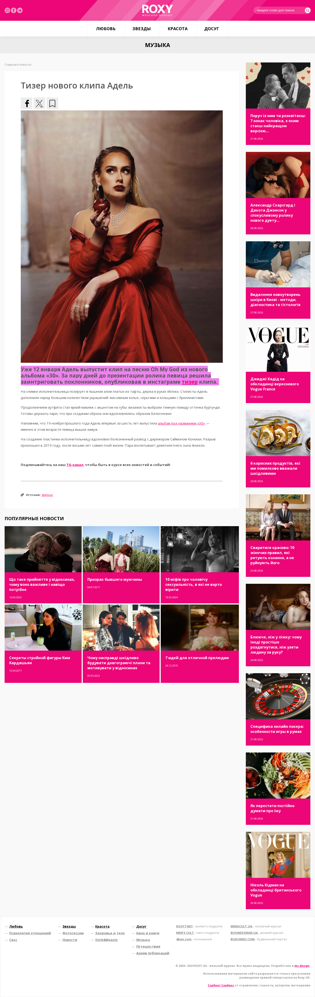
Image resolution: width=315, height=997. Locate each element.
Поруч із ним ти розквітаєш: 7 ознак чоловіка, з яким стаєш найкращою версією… (278, 123)
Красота (177, 28)
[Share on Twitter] (39, 103)
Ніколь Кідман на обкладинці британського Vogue (275, 890)
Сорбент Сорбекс (221, 985)
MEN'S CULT (197, 933)
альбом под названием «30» (181, 423)
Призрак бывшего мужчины (114, 579)
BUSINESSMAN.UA (257, 933)
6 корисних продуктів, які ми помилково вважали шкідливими (275, 468)
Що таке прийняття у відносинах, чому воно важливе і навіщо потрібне (42, 584)
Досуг (211, 28)
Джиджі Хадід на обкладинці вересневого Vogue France (274, 384)
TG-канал (74, 464)
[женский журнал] (157, 10)
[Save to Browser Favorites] (52, 103)
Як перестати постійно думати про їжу (272, 808)
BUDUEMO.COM (259, 939)
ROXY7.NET (199, 926)
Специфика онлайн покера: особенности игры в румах (277, 729)
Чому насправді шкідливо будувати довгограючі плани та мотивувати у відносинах (118, 662)
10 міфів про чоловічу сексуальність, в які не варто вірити (193, 584)
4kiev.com (194, 939)
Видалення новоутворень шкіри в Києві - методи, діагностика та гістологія (275, 299)
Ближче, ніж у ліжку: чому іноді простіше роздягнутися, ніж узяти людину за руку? (276, 644)
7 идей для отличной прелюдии (197, 657)
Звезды (141, 28)
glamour (47, 495)
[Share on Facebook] (26, 103)
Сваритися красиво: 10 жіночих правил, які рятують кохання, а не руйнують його (272, 555)
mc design (301, 966)
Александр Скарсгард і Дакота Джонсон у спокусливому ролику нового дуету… (272, 213)
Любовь (106, 28)
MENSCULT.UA (256, 926)
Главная (11, 64)
